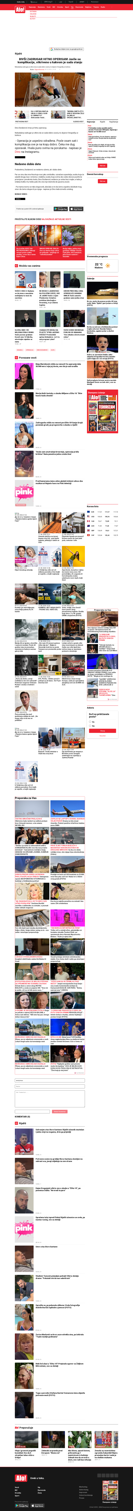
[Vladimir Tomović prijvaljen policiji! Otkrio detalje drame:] (24, 1288)
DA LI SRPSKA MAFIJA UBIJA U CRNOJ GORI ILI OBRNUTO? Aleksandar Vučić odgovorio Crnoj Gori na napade (39, 114)
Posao (81, 1498)
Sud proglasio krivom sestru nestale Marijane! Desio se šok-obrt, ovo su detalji (101, 382)
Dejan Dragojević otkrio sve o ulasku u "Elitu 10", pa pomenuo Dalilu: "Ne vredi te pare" (58, 1189)
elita (52, 350)
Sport (67, 7)
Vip (72, 7)
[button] (63, 69)
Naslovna (41, 7)
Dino (18, 151)
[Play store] (61, 209)
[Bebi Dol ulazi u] (24, 1376)
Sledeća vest (78, 121)
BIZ (54, 7)
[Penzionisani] (94, 2)
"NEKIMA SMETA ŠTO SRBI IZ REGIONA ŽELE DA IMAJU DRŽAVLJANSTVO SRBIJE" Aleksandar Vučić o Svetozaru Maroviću (75, 114)
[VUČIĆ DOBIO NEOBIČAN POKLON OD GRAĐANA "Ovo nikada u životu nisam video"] (74, 318)
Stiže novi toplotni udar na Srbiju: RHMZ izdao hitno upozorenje (102, 158)
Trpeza (96, 7)
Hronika (60, 7)
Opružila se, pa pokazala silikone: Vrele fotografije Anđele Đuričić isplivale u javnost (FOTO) (58, 1306)
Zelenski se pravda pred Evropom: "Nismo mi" (51, 1452)
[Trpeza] (70, 2)
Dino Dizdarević (42, 350)
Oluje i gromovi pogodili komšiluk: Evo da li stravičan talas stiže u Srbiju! (25, 1454)
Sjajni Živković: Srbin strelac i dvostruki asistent (102, 151)
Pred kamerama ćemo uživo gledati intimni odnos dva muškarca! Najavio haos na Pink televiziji (59, 482)
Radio (103, 7)
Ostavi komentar (60, 1111)
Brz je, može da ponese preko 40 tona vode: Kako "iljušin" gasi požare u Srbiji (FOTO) (102, 303)
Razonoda (79, 7)
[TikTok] (108, 1475)
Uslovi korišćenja (86, 1495)
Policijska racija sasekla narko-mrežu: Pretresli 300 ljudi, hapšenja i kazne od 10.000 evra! (103, 130)
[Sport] (81, 2)
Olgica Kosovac (39, 69)
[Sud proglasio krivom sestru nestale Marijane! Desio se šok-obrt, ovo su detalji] (102, 369)
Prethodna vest (21, 121)
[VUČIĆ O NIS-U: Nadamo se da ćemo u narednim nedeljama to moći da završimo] (25, 279)
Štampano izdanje (96, 393)
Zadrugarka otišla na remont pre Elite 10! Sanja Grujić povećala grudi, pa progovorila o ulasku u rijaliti (59, 424)
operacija (29, 350)
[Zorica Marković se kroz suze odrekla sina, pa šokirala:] (24, 1346)
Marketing (83, 1487)
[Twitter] (116, 1475)
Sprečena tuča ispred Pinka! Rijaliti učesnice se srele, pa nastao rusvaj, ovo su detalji (60, 1218)
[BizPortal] (34, 2)
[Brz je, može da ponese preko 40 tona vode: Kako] (102, 290)
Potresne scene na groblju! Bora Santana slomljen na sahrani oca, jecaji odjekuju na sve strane (59, 1160)
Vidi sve (102, 166)
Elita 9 (32, 19)
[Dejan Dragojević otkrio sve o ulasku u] (24, 1200)
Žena (40, 1493)
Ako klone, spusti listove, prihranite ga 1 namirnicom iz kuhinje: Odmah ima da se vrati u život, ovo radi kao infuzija (79, 1455)
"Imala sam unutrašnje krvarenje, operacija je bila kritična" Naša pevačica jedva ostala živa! (57, 453)
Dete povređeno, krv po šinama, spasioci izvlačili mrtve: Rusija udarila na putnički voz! (102, 138)
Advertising (83, 1490)
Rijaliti (33, 16)
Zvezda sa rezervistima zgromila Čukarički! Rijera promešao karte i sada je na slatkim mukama (106, 1454)
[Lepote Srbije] (48, 2)
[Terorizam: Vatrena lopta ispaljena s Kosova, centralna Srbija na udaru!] (102, 413)
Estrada (33, 11)
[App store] (76, 209)
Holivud (33, 14)
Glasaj (102, 731)
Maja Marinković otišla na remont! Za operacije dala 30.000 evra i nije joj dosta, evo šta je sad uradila (58, 365)
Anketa (90, 708)
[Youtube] (112, 1475)
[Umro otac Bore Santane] (24, 1259)
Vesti (48, 7)
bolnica (19, 350)
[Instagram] (103, 1475)
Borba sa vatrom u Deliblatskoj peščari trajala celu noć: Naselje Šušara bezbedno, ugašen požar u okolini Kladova (102, 330)
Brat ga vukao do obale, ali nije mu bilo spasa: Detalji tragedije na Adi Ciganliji (101, 145)
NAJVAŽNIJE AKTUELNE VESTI (56, 219)
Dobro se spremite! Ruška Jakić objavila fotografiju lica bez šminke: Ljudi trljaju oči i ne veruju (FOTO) (101, 357)
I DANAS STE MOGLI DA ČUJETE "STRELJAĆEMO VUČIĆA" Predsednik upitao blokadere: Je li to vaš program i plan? (49, 334)
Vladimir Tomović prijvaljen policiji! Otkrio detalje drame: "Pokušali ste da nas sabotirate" (57, 1277)
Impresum (83, 1492)
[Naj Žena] (60, 2)
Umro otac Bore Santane (46, 1247)
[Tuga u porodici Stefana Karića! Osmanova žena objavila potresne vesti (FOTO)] (24, 1405)
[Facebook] (99, 1475)
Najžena (88, 7)
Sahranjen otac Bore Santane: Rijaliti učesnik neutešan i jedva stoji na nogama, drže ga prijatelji (60, 1131)
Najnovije (32, 7)
